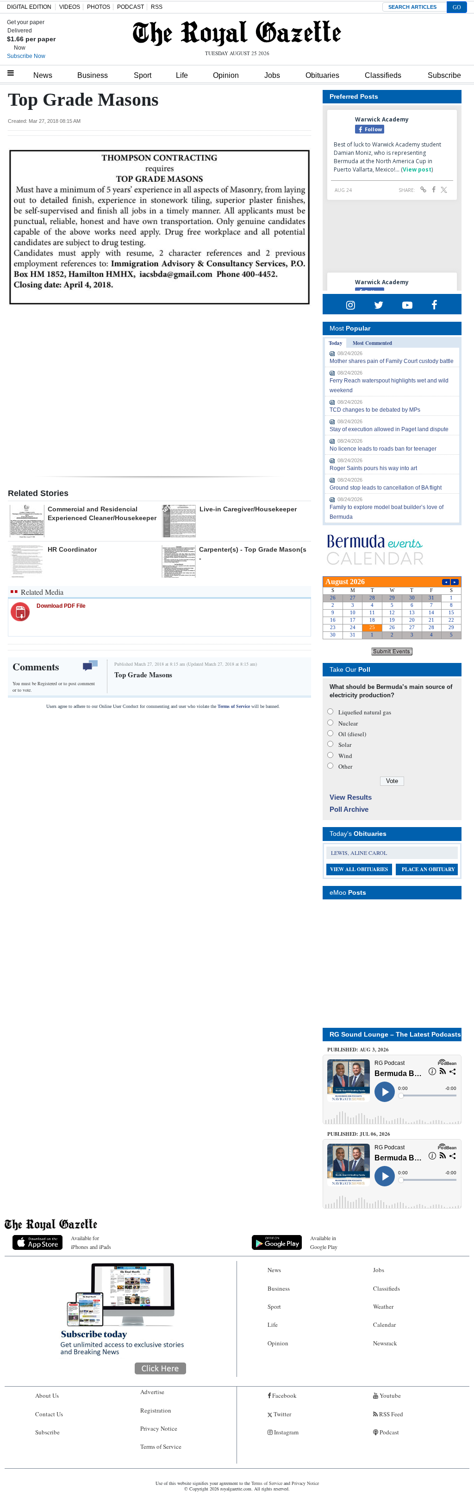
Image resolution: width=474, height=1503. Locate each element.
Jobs (272, 75)
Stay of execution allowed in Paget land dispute (389, 429)
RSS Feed (390, 1414)
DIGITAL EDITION (29, 7)
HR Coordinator (72, 549)
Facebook (284, 1395)
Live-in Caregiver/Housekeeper (248, 509)
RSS (156, 7)
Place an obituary (428, 869)
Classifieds (383, 75)
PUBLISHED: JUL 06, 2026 (358, 1134)
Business (92, 75)
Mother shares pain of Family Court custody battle (392, 361)
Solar (344, 744)
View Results (351, 797)
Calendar (384, 1324)
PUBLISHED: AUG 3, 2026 (358, 1049)
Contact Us (49, 1414)
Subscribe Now (26, 56)
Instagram (286, 1432)
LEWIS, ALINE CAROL (359, 852)
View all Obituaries (359, 869)
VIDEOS (69, 7)
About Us (47, 1395)
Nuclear (348, 723)
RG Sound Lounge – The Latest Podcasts (395, 1034)
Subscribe (444, 75)
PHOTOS (98, 7)
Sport (142, 75)
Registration (155, 1410)
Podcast (388, 1432)
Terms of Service (234, 706)
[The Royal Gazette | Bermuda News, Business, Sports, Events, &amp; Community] (237, 33)
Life (182, 75)
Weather (383, 1306)
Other (345, 766)
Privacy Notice (158, 1428)
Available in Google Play (323, 1242)
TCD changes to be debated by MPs (375, 410)
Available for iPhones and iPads (91, 1242)
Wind (345, 756)
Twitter (281, 1414)
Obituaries (322, 75)
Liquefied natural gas (364, 712)
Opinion (226, 75)
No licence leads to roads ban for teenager (383, 449)
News (42, 75)
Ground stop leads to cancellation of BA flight (386, 487)
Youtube (389, 1395)
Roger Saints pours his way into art (373, 468)
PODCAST (130, 7)
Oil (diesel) (352, 734)
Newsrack (385, 1343)
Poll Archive (349, 809)
